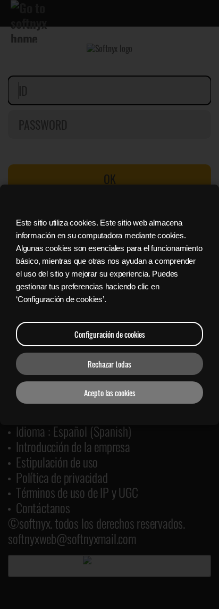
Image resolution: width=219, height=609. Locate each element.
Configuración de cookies (109, 334)
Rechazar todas (109, 364)
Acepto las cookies (110, 392)
